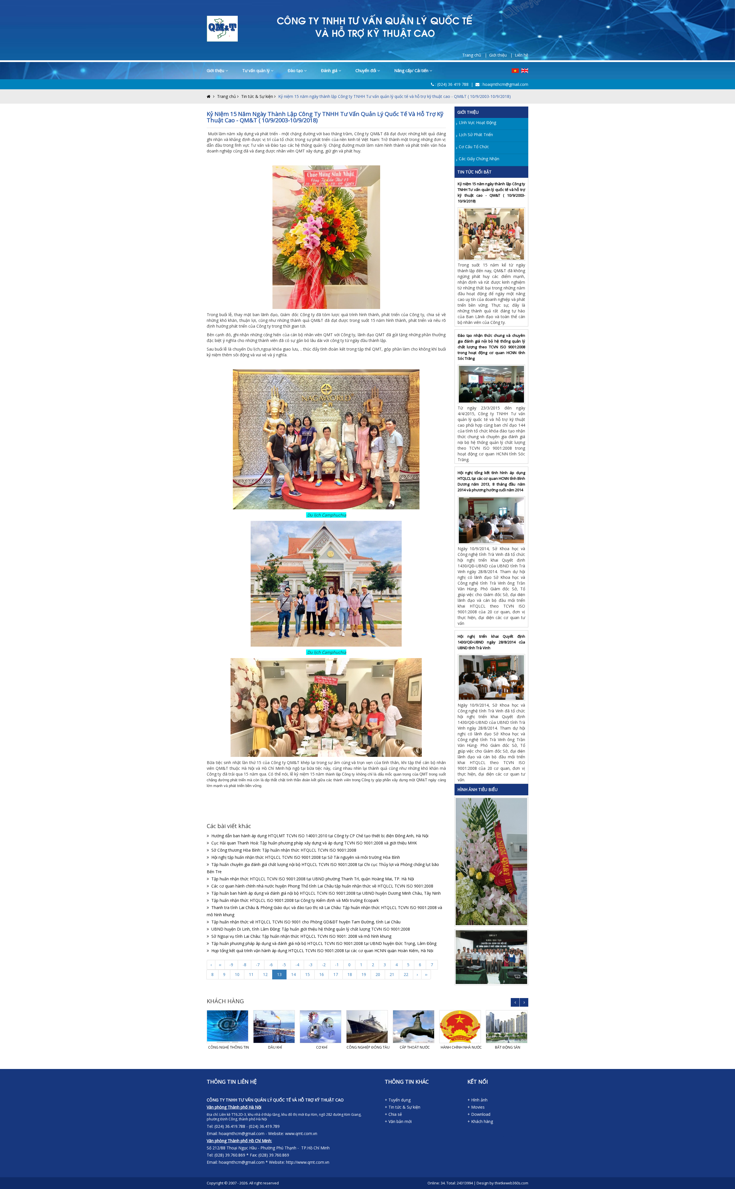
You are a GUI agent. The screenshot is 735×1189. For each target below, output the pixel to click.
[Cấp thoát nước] (414, 1026)
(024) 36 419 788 (453, 84)
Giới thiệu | (502, 55)
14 (293, 974)
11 (251, 974)
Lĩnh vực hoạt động (477, 122)
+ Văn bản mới (398, 1121)
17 (335, 974)
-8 (244, 964)
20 (377, 974)
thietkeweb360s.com (511, 1183)
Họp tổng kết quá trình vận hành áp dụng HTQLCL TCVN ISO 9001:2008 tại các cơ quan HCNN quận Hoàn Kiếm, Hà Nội (322, 950)
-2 (324, 964)
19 (363, 974)
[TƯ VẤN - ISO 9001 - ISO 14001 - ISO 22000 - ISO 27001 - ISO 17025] (222, 28)
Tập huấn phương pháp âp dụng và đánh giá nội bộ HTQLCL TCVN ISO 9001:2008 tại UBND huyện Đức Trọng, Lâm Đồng (323, 943)
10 (237, 974)
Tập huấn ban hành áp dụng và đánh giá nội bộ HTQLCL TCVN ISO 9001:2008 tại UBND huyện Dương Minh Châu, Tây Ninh (326, 893)
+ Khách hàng (480, 1121)
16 (321, 974)
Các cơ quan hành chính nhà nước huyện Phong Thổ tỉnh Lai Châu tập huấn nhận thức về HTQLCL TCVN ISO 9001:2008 (322, 886)
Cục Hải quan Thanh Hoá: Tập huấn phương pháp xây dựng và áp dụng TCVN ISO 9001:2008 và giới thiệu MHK (314, 843)
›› (426, 974)
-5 (284, 964)
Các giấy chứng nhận (479, 158)
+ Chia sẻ (393, 1114)
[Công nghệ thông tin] (228, 1026)
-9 (231, 964)
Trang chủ (226, 96)
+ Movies (476, 1107)
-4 (297, 964)
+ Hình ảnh (477, 1100)
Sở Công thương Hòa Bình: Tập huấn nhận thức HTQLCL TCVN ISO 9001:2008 (283, 850)
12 (265, 974)
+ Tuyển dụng (398, 1100)
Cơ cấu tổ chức (474, 146)
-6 (271, 964)
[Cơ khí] (321, 1026)
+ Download (478, 1114)
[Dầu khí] (275, 1026)
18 (349, 974)
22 (406, 974)
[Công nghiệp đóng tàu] (368, 1026)
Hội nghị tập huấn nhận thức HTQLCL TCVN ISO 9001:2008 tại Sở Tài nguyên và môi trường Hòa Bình (305, 857)
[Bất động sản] (507, 1026)
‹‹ (220, 964)
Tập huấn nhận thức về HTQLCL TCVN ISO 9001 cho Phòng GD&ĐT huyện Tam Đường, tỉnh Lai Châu (306, 922)
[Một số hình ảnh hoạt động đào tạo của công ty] (492, 956)
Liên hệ (521, 55)
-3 (310, 964)
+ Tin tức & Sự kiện (402, 1107)
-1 (337, 964)
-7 (258, 964)
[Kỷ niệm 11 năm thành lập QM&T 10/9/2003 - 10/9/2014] (492, 861)
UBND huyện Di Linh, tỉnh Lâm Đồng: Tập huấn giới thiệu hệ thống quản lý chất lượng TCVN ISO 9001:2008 (310, 929)
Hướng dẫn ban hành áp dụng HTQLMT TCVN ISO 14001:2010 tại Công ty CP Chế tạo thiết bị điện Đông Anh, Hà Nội (319, 835)
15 (307, 974)
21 (391, 974)
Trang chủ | (475, 55)
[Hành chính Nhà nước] (461, 1026)
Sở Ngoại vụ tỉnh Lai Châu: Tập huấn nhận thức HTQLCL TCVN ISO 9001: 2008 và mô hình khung (301, 936)
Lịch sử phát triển (476, 134)
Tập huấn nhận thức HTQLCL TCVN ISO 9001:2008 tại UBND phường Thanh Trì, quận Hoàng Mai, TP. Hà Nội (312, 878)
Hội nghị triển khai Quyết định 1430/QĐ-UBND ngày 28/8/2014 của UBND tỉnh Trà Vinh (491, 642)
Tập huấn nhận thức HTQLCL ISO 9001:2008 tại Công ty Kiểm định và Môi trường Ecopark (295, 900)
